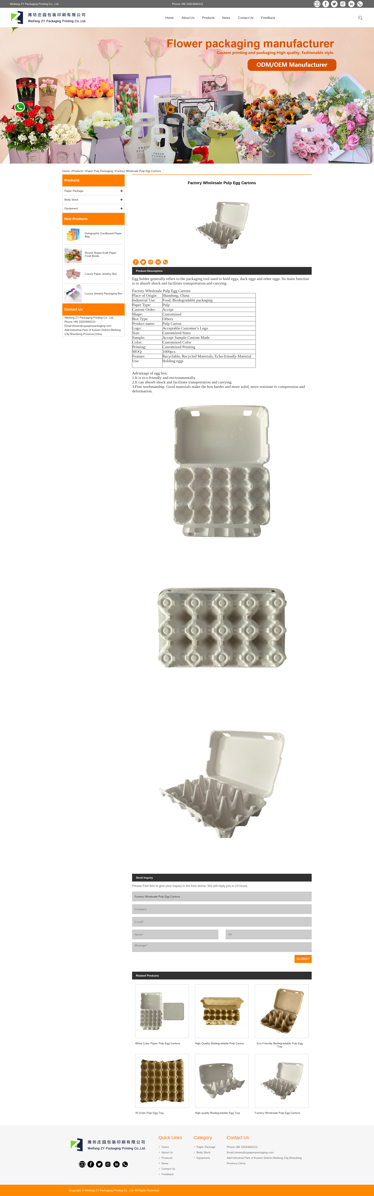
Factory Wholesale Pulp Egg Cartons (138, 171)
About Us (188, 17)
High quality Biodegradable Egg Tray (217, 1112)
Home (169, 17)
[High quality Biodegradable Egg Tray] (222, 1079)
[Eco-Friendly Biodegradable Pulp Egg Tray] (282, 1010)
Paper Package (73, 190)
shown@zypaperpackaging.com (254, 1152)
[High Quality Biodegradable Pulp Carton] (222, 1010)
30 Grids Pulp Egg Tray (149, 1112)
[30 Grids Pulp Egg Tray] (162, 1079)
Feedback (268, 17)
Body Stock (71, 199)
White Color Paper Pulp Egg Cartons (157, 1043)
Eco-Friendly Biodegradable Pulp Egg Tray (280, 1045)
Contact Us (245, 17)
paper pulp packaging (99, 171)
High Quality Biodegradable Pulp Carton (219, 1043)
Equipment (71, 208)
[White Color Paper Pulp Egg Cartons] (162, 1010)
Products (208, 17)
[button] (172, 160)
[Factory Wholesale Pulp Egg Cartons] (282, 1079)
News (226, 17)
